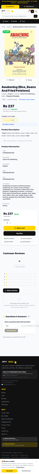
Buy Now (19, 233)
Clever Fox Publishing (27, 94)
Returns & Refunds (7, 419)
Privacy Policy (6, 425)
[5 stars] (24, 264)
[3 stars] (19, 264)
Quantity (6, 220)
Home (6, 21)
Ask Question (11, 330)
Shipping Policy (6, 422)
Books (15, 21)
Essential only (26, 471)
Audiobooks (5, 401)
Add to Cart (21, 228)
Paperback (9, 120)
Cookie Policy (24, 455)
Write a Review (12, 290)
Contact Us (5, 431)
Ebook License (6, 457)
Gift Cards (5, 404)
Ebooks (4, 398)
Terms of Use (14, 455)
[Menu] (36, 11)
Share (30, 80)
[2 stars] (17, 264)
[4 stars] (22, 264)
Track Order (5, 413)
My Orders (5, 416)
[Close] (36, 462)
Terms (3, 428)
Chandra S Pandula (12, 96)
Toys (23, 21)
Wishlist (11, 80)
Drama (9, 27)
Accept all (9, 471)
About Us (4, 434)
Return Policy (15, 457)
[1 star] (15, 264)
